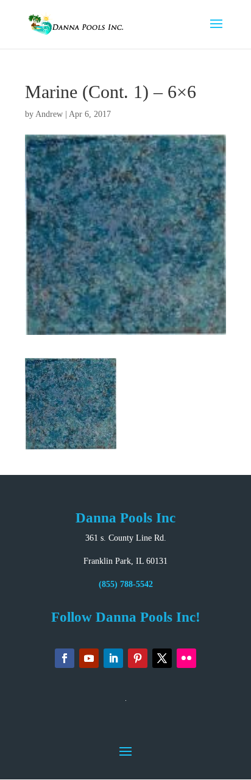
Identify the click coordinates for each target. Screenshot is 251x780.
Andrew (49, 114)
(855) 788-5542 (126, 584)
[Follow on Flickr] (186, 658)
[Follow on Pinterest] (137, 658)
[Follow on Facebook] (64, 658)
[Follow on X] (162, 658)
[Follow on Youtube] (89, 658)
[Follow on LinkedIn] (113, 658)
